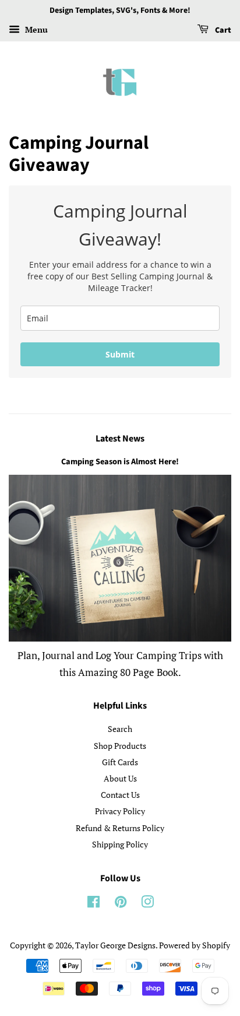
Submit (120, 354)
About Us (120, 778)
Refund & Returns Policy (120, 827)
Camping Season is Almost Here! (120, 462)
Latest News (120, 438)
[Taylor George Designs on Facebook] (93, 903)
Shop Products (120, 745)
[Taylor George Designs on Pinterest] (120, 903)
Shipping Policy (120, 844)
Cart (222, 30)
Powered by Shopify (194, 945)
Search (120, 728)
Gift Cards (120, 762)
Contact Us (120, 794)
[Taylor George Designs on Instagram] (147, 903)
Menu (35, 29)
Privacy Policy (120, 811)
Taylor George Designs (115, 945)
